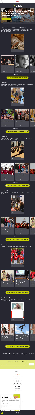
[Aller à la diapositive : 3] (16, 74)
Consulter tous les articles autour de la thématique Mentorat (18, 131)
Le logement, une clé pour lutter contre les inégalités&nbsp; (7, 176)
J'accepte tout (16, 410)
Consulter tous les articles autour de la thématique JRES (18, 77)
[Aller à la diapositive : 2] (15, 74)
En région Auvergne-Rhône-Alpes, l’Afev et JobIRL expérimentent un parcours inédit (21, 176)
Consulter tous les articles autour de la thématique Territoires (18, 185)
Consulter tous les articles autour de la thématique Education (18, 239)
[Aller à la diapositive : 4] (17, 74)
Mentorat (9, 22)
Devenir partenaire (17, 392)
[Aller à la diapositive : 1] (14, 74)
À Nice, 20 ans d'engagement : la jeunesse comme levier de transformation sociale (7, 122)
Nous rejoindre (17, 388)
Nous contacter (17, 386)
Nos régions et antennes (17, 390)
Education (22, 22)
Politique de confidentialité (17, 413)
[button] (2, 413)
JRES (4, 22)
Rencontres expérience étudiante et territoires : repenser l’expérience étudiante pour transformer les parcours (21, 282)
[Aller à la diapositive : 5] (18, 74)
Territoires (16, 22)
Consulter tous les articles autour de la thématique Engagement (18, 346)
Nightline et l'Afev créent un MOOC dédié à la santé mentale (7, 337)
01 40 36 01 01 (17, 378)
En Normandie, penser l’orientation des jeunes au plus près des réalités (7, 283)
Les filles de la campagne (21, 70)
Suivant (22, 74)
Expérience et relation (5, 406)
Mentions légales (17, 412)
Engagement (29, 22)
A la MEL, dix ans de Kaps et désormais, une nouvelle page (22, 230)
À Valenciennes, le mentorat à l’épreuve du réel (21, 122)
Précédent (13, 74)
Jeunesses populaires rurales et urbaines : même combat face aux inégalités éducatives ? (7, 68)
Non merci (4, 410)
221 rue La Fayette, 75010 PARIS (17, 376)
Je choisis (10, 410)
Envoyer (32, 364)
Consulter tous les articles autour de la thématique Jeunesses (17, 292)
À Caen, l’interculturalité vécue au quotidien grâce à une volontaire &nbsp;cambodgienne (22, 337)
